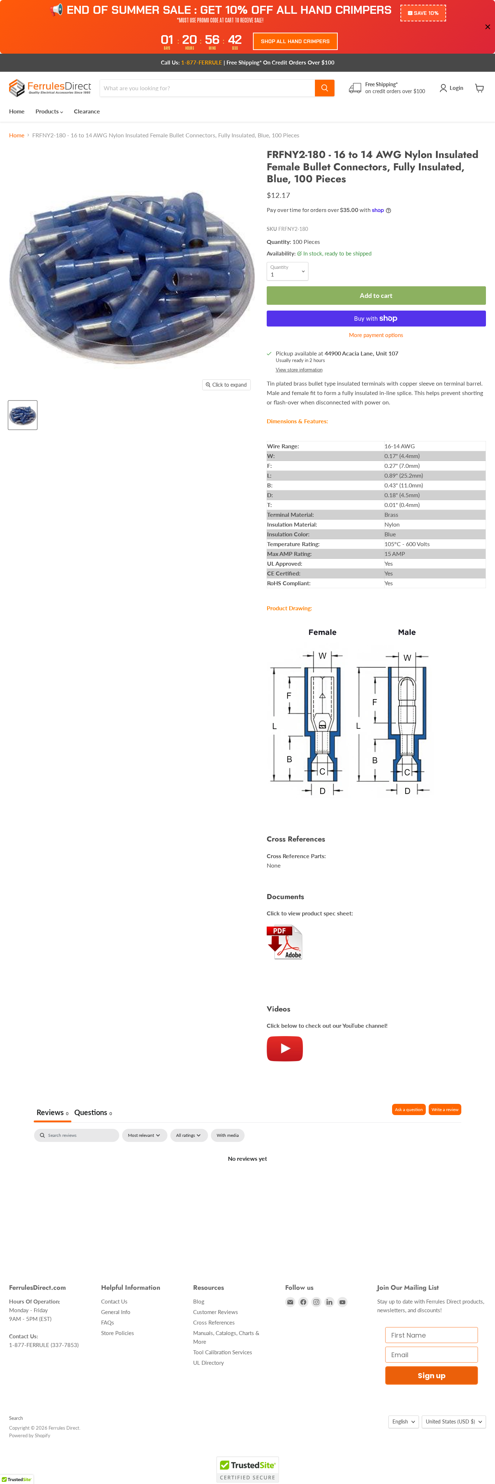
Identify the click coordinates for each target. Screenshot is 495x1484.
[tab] (93, 1113)
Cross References (214, 1322)
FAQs (107, 1322)
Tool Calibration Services (222, 1352)
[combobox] (207, 88)
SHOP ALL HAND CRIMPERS (295, 41)
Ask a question (409, 1109)
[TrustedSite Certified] (247, 1469)
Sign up (432, 1376)
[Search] (324, 88)
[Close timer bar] (488, 27)
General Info (115, 1312)
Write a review (445, 1109)
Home (17, 111)
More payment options (376, 335)
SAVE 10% (426, 13)
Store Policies (117, 1333)
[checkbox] (228, 1135)
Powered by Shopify (29, 1435)
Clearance (87, 111)
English (400, 1421)
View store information (299, 370)
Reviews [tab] (52, 1112)
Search (16, 1418)
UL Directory (208, 1362)
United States (450, 1421)
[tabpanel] (247, 1182)
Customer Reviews (215, 1312)
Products (48, 111)
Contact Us (114, 1301)
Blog (198, 1301)
